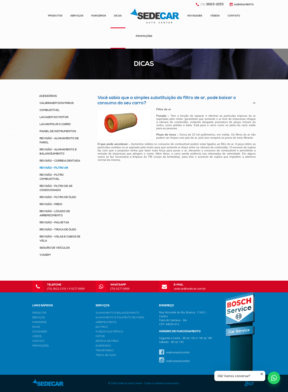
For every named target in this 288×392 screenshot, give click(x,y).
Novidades (194, 15)
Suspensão (103, 345)
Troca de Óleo (106, 355)
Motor (100, 336)
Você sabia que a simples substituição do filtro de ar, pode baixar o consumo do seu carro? (167, 100)
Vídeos (215, 15)
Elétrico (102, 326)
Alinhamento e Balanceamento (117, 312)
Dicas (118, 15)
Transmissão (104, 350)
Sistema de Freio (107, 341)
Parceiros (98, 15)
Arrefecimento (106, 322)
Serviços (76, 15)
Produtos (55, 15)
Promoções (144, 36)
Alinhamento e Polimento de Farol (120, 317)
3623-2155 (212, 4)
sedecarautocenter (177, 352)
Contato (234, 15)
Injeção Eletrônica (109, 331)
